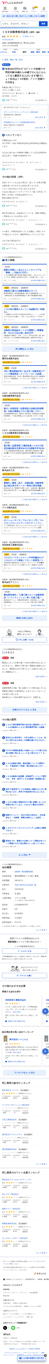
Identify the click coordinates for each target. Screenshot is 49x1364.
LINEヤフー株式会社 (10, 1338)
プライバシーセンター (31, 1353)
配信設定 (6, 1296)
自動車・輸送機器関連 (24, 872)
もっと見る (40, 930)
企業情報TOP (29, 1279)
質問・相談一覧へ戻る (13, 60)
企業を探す (5, 11)
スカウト (34, 11)
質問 (24, 52)
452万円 (25, 1187)
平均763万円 (8, 40)
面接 (12, 658)
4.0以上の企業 (29, 42)
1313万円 (25, 1157)
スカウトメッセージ (10, 1293)
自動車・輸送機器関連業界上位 (12, 42)
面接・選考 (35, 51)
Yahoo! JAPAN (34, 1349)
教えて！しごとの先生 (11, 1314)
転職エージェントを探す (32, 1306)
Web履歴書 (34, 1293)
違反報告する (42, 100)
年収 (15, 51)
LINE (18, 1328)
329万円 (25, 1231)
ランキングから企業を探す (12, 1306)
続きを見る (40, 676)
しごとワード (19, 1317)
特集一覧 (25, 11)
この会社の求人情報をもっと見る (33, 388)
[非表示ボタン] (45, 1355)
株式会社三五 (8, 470)
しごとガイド (8, 1317)
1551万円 (25, 1112)
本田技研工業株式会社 (12, 545)
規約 (43, 1353)
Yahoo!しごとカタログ (14, 1279)
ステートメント (8, 1355)
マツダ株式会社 (9, 507)
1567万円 (25, 1098)
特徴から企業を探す (20, 1303)
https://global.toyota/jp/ (24, 885)
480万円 (25, 1216)
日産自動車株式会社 (11, 396)
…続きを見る (16, 1012)
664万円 (25, 1246)
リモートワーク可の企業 (10, 45)
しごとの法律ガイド (28, 1314)
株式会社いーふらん (18, 1039)
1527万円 (25, 1127)
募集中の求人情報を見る (16, 1021)
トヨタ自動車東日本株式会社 (15, 433)
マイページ (43, 11)
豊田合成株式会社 (10, 358)
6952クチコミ (30, 36)
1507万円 (25, 1142)
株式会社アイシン (10, 582)
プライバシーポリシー (12, 1353)
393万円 (25, 1202)
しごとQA (15, 11)
